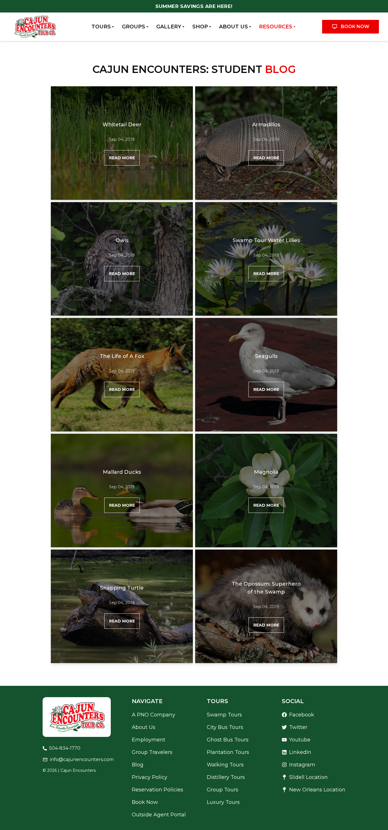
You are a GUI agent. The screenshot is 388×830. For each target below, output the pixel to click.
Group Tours (222, 790)
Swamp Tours (224, 715)
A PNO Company (153, 715)
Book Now (355, 26)
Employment (148, 740)
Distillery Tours (226, 777)
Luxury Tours (223, 802)
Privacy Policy (149, 777)
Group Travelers (152, 752)
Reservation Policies (157, 790)
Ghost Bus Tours (228, 740)
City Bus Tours (225, 727)
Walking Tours (225, 765)
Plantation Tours (228, 752)
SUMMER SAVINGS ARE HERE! (193, 6)
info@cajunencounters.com (82, 759)
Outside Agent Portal (159, 815)
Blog (137, 765)
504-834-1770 (64, 748)
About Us (143, 727)
